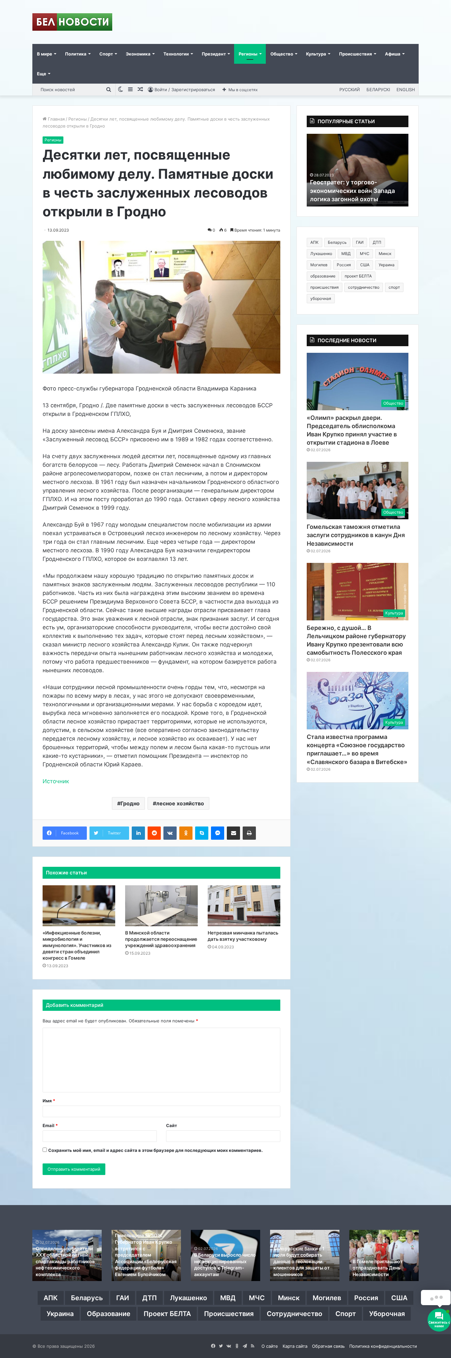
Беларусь (337, 242)
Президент (214, 53)
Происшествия (355, 53)
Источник (56, 781)
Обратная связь (328, 1346)
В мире (44, 53)
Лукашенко (321, 253)
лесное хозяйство (180, 803)
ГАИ (360, 242)
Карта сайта (295, 1346)
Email (50, 1125)
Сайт (171, 1125)
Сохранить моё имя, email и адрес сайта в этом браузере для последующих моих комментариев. (155, 1150)
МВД (346, 253)
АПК (314, 242)
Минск (385, 253)
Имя (49, 1100)
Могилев (319, 264)
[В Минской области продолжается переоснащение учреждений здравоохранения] (161, 905)
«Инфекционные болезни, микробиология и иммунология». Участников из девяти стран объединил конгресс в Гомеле (77, 945)
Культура (316, 53)
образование (322, 276)
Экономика (138, 53)
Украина (387, 264)
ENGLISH (406, 89)
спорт (394, 287)
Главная (56, 119)
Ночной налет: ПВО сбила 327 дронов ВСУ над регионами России (144, 1268)
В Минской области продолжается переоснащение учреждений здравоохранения (161, 939)
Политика (76, 53)
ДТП (377, 242)
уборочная (320, 298)
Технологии (176, 53)
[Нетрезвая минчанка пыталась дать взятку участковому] (244, 905)
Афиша (392, 53)
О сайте (269, 1346)
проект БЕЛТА (358, 276)
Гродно (130, 803)
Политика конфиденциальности (383, 1346)
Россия (344, 264)
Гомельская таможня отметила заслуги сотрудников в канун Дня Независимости (356, 535)
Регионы (248, 53)
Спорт (106, 53)
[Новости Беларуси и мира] (72, 22)
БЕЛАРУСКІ (378, 89)
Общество (281, 53)
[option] (357, 170)
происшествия (324, 287)
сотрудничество (363, 287)
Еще (41, 73)
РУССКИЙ (349, 89)
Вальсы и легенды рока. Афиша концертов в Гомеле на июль (300, 1268)
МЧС (364, 253)
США (364, 264)
